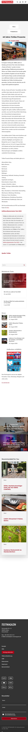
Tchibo (8, 253)
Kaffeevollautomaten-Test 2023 (11, 242)
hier (8, 207)
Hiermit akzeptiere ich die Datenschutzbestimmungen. (10, 714)
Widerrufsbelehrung (7, 656)
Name (3, 700)
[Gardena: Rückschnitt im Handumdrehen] (14, 540)
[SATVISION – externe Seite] (14, 372)
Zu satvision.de (5, 382)
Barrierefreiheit (6, 667)
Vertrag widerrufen (8, 652)
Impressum (4, 664)
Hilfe (3, 649)
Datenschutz (5, 661)
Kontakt (4, 646)
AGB (3, 658)
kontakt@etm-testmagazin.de (13, 636)
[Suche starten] (24, 265)
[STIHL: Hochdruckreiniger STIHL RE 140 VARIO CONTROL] (14, 477)
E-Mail (3, 707)
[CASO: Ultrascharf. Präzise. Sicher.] (14, 509)
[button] (25, 2)
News (5, 480)
